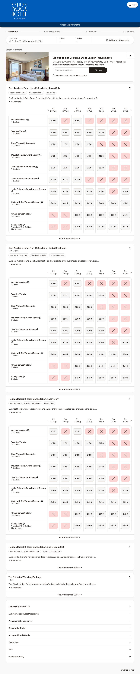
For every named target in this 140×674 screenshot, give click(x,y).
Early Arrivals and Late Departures (69, 613)
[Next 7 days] (131, 110)
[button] (112, 40)
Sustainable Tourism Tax (69, 606)
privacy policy (81, 75)
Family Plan (69, 642)
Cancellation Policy (69, 628)
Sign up (98, 70)
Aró (132, 670)
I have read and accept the (71, 75)
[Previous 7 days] (48, 110)
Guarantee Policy (69, 656)
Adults (62, 39)
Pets (69, 649)
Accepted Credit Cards (69, 635)
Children (79, 39)
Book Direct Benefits (70, 24)
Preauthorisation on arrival (69, 620)
